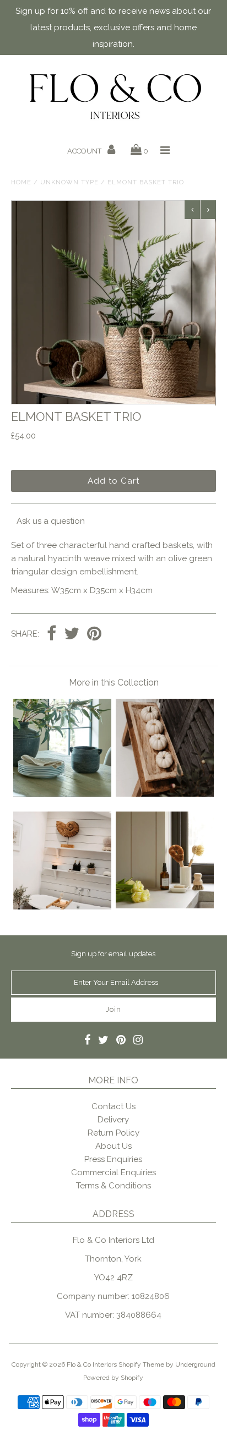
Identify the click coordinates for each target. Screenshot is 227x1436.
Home (21, 182)
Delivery (113, 1120)
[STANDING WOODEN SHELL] (62, 907)
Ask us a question (51, 521)
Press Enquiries (113, 1159)
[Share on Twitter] (71, 634)
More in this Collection (114, 682)
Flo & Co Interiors (92, 1364)
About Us (113, 1146)
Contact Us (113, 1106)
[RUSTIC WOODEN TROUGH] (165, 794)
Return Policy (113, 1133)
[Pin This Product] (94, 634)
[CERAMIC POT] (165, 906)
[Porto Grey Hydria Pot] (62, 794)
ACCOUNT (85, 151)
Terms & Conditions (113, 1186)
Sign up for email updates (113, 954)
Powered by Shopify (113, 1378)
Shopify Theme (141, 1364)
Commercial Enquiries (113, 1172)
